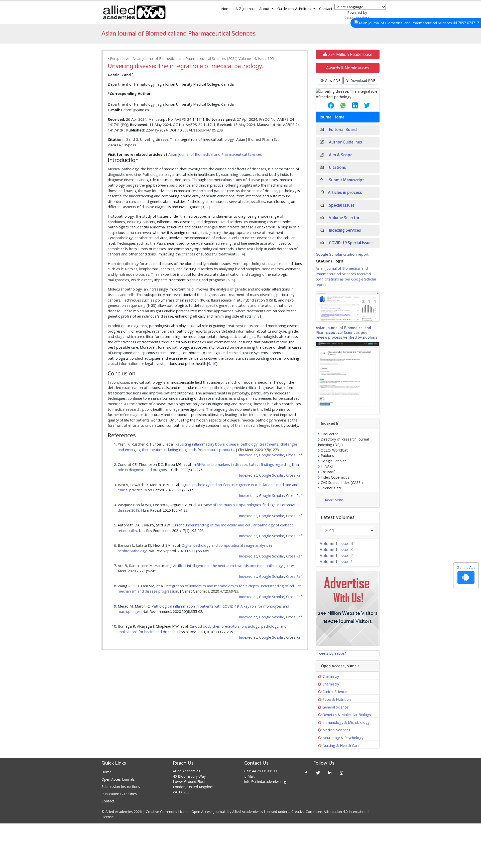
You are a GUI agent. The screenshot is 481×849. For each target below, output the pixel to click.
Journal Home (332, 117)
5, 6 (230, 279)
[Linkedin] (329, 772)
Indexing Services (344, 230)
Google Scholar (271, 455)
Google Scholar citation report (342, 254)
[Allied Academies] (134, 12)
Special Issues (341, 205)
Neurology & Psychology (342, 737)
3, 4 (240, 254)
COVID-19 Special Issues (351, 242)
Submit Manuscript (346, 180)
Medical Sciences (336, 730)
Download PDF (362, 80)
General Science (335, 707)
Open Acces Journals (118, 779)
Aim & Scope (340, 155)
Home (226, 8)
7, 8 (257, 316)
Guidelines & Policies (294, 8)
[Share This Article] (327, 105)
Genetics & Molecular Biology (346, 714)
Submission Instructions (120, 786)
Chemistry (330, 676)
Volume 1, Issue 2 (336, 555)
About (265, 8)
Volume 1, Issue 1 (336, 561)
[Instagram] (341, 772)
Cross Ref (294, 455)
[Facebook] (306, 772)
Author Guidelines (345, 142)
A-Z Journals (245, 8)
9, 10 (212, 363)
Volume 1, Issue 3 (336, 549)
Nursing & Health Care (340, 745)
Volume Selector (343, 217)
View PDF (332, 80)
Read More (334, 499)
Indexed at (248, 455)
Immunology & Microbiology (346, 722)
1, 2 (205, 206)
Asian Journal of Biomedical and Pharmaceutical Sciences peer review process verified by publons (346, 333)
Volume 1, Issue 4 (336, 543)
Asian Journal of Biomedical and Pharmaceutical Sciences (215, 154)
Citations (337, 167)
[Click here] (347, 306)
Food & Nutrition (336, 699)
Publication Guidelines (119, 793)
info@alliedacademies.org (265, 781)
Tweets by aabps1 (331, 653)
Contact (325, 8)
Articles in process (345, 192)
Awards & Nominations (347, 68)
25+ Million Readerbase (349, 54)
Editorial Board (342, 129)
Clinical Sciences (335, 691)
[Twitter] (318, 772)
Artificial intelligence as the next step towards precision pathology (228, 565)
